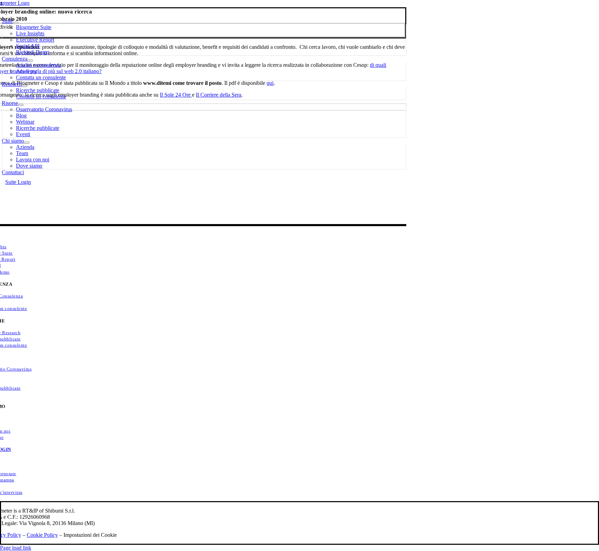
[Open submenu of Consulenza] (30, 61)
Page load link (15, 548)
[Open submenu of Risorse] (21, 105)
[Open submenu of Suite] (15, 23)
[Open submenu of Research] (24, 86)
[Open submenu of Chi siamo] (26, 143)
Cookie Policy (42, 535)
